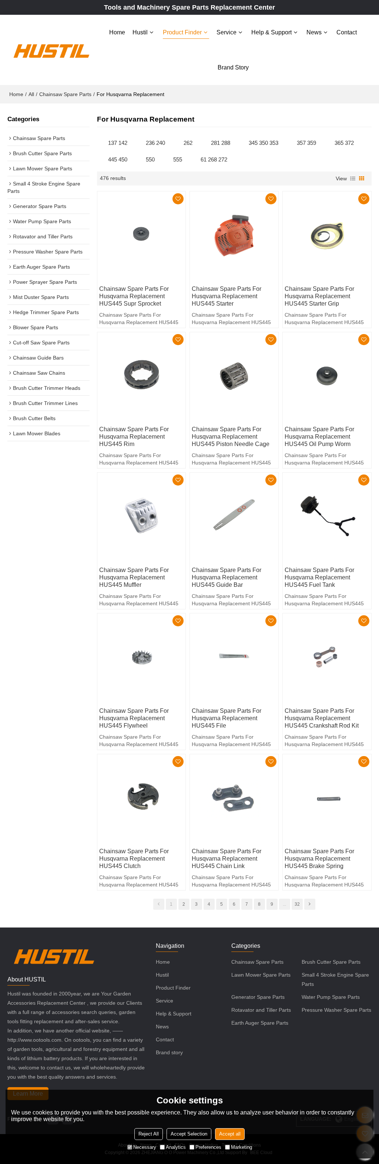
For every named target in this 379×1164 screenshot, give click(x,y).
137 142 (117, 143)
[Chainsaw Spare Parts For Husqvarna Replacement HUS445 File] (234, 657)
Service (227, 32)
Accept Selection (189, 1134)
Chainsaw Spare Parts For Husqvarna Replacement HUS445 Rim (134, 436)
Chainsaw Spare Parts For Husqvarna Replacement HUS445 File (226, 718)
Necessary (144, 1147)
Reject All (148, 1134)
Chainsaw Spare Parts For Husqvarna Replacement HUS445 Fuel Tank (319, 577)
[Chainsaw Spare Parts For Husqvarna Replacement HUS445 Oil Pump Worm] (327, 376)
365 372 (344, 143)
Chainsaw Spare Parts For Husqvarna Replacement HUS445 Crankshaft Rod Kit (322, 718)
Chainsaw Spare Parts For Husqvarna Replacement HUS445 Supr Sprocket (134, 296)
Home (117, 32)
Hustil (140, 32)
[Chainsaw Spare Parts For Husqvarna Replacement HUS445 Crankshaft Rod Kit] (327, 657)
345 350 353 (263, 143)
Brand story (233, 67)
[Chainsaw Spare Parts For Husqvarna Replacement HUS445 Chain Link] (234, 798)
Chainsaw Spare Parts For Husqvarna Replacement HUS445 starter (226, 296)
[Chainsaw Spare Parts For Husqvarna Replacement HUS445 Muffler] (141, 516)
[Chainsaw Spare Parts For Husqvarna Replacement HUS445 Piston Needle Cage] (234, 376)
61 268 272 (214, 159)
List (352, 178)
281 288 (220, 143)
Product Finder (182, 32)
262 (188, 143)
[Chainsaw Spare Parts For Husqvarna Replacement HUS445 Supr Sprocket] (141, 235)
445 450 (117, 159)
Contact (346, 32)
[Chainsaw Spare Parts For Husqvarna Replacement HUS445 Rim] (141, 376)
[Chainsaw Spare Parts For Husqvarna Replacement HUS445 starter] (234, 235)
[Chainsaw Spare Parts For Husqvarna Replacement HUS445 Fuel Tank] (327, 516)
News (314, 32)
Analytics (176, 1147)
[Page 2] (309, 904)
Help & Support (271, 32)
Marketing (241, 1147)
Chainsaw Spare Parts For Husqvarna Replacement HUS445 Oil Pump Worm (319, 436)
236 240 (155, 143)
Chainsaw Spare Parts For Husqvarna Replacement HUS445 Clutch (134, 858)
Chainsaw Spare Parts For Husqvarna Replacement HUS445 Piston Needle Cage (230, 436)
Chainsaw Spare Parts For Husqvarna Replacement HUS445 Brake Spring (319, 858)
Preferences (208, 1147)
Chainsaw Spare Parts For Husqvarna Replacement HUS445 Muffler (134, 577)
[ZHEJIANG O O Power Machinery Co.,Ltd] (51, 50)
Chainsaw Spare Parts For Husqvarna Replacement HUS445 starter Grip (319, 296)
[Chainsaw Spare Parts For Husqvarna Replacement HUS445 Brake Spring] (327, 798)
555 (177, 159)
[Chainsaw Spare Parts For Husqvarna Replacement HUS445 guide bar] (234, 516)
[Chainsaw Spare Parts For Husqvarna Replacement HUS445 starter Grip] (327, 235)
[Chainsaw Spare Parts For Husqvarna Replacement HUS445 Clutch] (141, 798)
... (284, 904)
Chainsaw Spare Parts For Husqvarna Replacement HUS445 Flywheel (134, 718)
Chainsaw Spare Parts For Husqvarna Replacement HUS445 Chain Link (226, 858)
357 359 (306, 143)
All (31, 94)
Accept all (230, 1134)
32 (297, 904)
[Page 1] (158, 904)
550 (150, 159)
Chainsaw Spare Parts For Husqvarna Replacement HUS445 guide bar (226, 577)
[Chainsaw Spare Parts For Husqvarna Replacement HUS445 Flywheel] (141, 657)
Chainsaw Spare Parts (65, 94)
